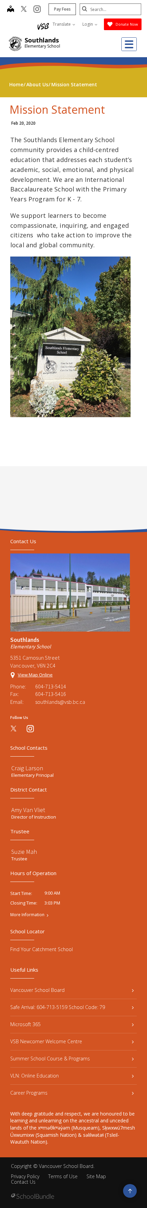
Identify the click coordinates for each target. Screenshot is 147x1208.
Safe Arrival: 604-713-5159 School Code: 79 (57, 1007)
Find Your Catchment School (41, 949)
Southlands (42, 40)
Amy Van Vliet (28, 810)
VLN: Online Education (34, 1075)
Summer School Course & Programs (50, 1058)
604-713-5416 (50, 693)
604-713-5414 (50, 686)
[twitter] (23, 9)
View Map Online (35, 675)
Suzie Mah (24, 852)
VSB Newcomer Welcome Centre (46, 1041)
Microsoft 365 (25, 1024)
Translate (62, 24)
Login (88, 24)
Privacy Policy (25, 1176)
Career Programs (29, 1092)
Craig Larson (27, 768)
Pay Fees (62, 9)
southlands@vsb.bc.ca (60, 701)
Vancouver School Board (37, 990)
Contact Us (23, 1182)
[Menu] (129, 44)
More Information (27, 915)
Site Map (96, 1176)
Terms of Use (63, 1176)
